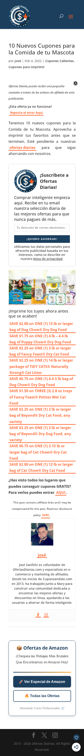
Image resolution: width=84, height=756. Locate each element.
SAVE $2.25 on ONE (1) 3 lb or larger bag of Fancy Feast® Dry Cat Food (40, 351)
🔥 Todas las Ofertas (42, 696)
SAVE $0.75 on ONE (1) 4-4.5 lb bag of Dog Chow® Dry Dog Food (41, 381)
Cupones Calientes (59, 61)
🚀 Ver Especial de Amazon (42, 682)
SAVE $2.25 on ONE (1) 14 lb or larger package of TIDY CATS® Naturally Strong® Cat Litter (41, 366)
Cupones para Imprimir (27, 67)
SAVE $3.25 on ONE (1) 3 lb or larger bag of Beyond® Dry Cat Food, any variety (40, 415)
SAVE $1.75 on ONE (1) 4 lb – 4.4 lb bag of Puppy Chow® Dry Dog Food (40, 338)
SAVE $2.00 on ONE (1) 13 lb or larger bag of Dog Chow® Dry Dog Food (41, 326)
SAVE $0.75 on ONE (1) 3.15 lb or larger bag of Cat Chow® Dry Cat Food (38, 452)
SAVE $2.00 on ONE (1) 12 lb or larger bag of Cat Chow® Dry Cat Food (41, 467)
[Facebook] (38, 615)
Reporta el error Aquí (26, 112)
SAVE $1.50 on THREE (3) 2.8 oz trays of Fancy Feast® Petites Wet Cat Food (40, 396)
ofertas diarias (22, 147)
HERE (45, 515)
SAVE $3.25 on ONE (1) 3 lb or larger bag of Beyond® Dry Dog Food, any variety (40, 433)
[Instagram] (46, 615)
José (18, 61)
